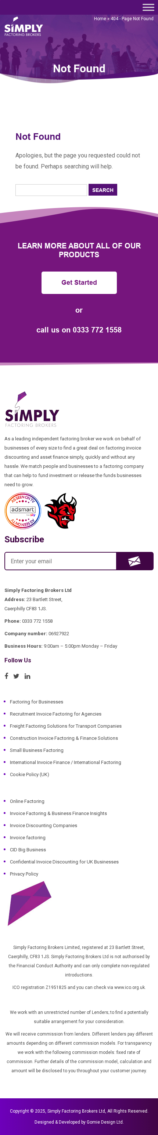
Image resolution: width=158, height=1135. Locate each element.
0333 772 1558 (97, 330)
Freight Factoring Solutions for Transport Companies (66, 726)
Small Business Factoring (37, 750)
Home (100, 18)
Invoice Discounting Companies (43, 825)
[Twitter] (18, 676)
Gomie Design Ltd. (105, 1122)
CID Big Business (28, 849)
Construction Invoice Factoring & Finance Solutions (64, 738)
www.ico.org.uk (129, 987)
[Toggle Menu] (148, 7)
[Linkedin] (29, 676)
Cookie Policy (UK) (29, 774)
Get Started (79, 282)
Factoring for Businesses (36, 702)
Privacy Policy (24, 874)
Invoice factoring (28, 837)
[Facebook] (8, 676)
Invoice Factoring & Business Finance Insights (58, 813)
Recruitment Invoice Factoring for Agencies (55, 714)
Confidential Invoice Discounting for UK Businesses (64, 862)
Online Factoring (27, 801)
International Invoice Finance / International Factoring (65, 762)
